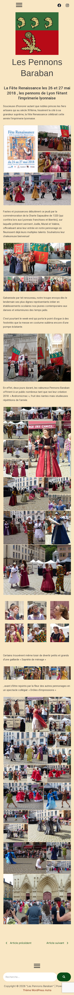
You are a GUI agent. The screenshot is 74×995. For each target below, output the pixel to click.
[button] (20, 149)
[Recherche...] (64, 976)
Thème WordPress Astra (37, 990)
